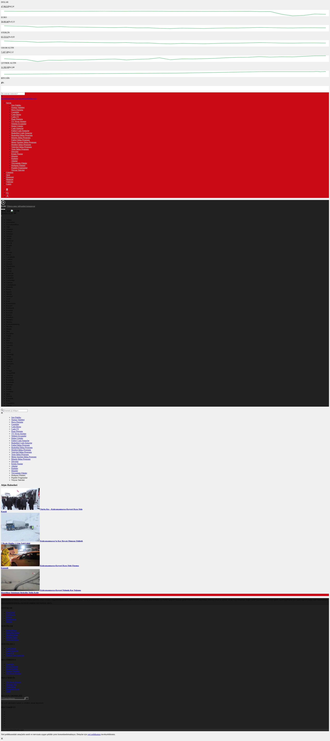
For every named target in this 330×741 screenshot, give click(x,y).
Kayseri (9, 306)
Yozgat (9, 371)
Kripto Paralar (17, 154)
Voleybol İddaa (12, 640)
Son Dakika (16, 105)
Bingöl (9, 245)
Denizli (9, 264)
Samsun (9, 345)
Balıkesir (9, 241)
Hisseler (14, 156)
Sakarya (9, 343)
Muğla (8, 329)
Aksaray (9, 375)
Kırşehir (9, 310)
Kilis (8, 401)
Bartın (8, 389)
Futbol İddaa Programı (20, 140)
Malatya (9, 320)
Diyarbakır (10, 266)
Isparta (9, 292)
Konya (9, 315)
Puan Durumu (17, 119)
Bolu (8, 250)
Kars (8, 301)
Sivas (8, 352)
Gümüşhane (11, 285)
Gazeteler (15, 112)
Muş (8, 331)
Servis (8, 103)
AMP (8, 691)
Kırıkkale (10, 382)
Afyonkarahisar (12, 224)
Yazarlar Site (11, 684)
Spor (8, 175)
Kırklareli (10, 308)
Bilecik (9, 243)
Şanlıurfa (10, 364)
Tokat (8, 357)
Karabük (9, 398)
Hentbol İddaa (12, 635)
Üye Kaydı (10, 615)
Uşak (8, 366)
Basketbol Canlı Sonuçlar (21, 133)
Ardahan (9, 391)
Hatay (8, 289)
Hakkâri (9, 287)
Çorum (9, 262)
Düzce (8, 405)
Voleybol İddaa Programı (21, 147)
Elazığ (8, 271)
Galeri (8, 184)
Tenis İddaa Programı (20, 149)
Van (7, 368)
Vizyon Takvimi (17, 170)
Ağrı (8, 227)
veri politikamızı (94, 734)
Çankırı (9, 259)
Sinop (8, 350)
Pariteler (14, 158)
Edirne (9, 268)
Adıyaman (10, 222)
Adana (9, 220)
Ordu (8, 338)
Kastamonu (10, 303)
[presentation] (2, 209)
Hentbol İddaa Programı (21, 145)
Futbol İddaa (11, 630)
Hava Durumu (17, 110)
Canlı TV (15, 117)
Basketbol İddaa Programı (21, 135)
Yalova (9, 396)
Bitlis (8, 248)
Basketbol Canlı (12, 689)
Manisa (9, 322)
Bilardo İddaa (11, 637)
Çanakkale (10, 257)
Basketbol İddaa (12, 633)
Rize (8, 340)
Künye (9, 617)
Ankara (9, 231)
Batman (9, 384)
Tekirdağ (9, 354)
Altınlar (14, 161)
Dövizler (14, 151)
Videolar (9, 182)
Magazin (9, 179)
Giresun (9, 282)
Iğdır (8, 394)
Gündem (9, 172)
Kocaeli (9, 313)
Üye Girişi (10, 612)
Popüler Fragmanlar (19, 168)
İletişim (9, 622)
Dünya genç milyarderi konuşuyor (21, 206)
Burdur (9, 252)
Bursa (8, 255)
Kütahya (9, 317)
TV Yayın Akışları (18, 121)
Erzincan (9, 273)
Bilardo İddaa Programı (20, 138)
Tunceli (9, 361)
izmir (8, 299)
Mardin (9, 326)
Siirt (8, 347)
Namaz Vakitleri (17, 107)
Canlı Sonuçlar (17, 128)
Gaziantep (10, 280)
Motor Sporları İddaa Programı (23, 142)
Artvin (8, 236)
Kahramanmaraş (12, 324)
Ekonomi (10, 177)
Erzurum (9, 275)
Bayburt (9, 377)
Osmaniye (10, 403)
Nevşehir (10, 333)
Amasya (9, 229)
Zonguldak (10, 373)
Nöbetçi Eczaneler (18, 124)
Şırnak (8, 387)
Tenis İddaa (11, 687)
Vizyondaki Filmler (19, 163)
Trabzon (9, 359)
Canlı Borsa (16, 114)
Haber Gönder (17, 126)
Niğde (8, 336)
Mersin (9, 294)
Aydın (8, 238)
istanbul (9, 296)
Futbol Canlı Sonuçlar (20, 131)
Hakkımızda (11, 619)
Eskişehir (10, 278)
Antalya (9, 234)
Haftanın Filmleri (18, 165)
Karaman (10, 380)
